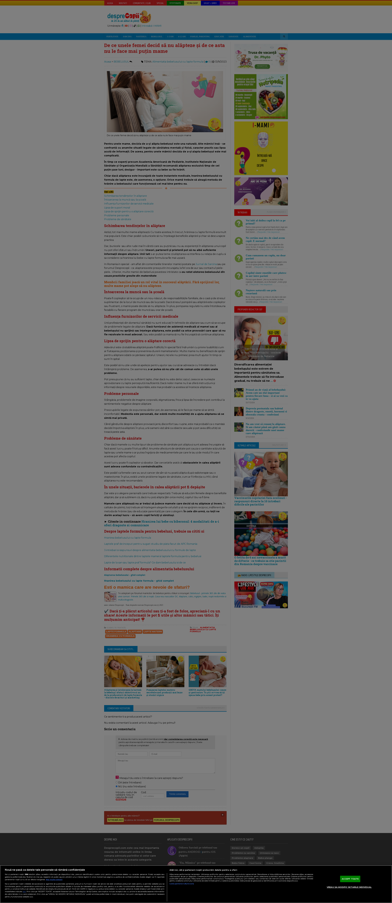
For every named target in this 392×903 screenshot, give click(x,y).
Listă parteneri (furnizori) (182, 884)
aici (24, 891)
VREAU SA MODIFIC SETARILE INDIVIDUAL (349, 887)
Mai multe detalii (54, 879)
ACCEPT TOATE (350, 879)
